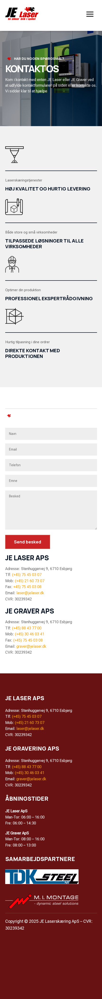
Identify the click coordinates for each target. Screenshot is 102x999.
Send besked (27, 542)
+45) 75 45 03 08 (27, 587)
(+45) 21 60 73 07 (29, 581)
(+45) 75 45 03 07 (27, 574)
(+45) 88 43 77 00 (27, 628)
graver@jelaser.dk (31, 646)
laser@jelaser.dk (30, 593)
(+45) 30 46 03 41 (29, 634)
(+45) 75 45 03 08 (28, 640)
